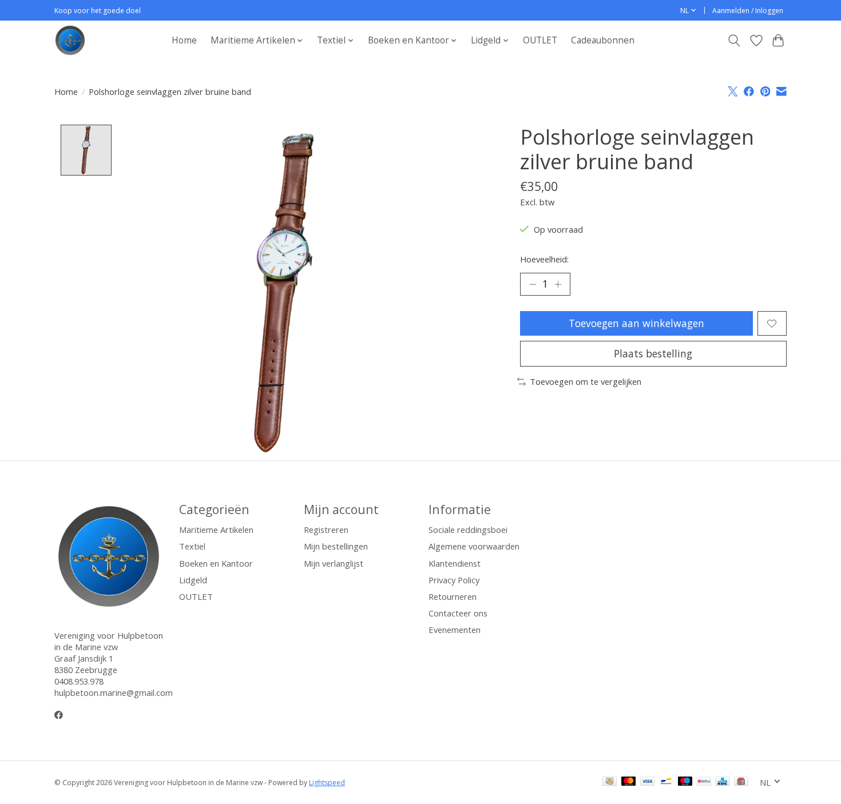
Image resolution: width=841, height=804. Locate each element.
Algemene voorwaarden (474, 546)
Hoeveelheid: (544, 259)
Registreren (326, 529)
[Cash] (609, 782)
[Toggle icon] (734, 40)
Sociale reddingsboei (468, 529)
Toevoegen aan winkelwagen (636, 323)
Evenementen (455, 629)
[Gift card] (741, 782)
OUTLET (540, 40)
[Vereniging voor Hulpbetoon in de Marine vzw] (70, 40)
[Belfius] (704, 782)
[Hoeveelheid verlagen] (533, 284)
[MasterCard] (628, 782)
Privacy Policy (454, 580)
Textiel (192, 546)
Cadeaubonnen (602, 40)
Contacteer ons (458, 613)
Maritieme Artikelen (216, 529)
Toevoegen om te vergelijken (585, 381)
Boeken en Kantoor (216, 563)
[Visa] (647, 782)
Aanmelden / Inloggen (747, 10)
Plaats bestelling (653, 353)
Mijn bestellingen (336, 546)
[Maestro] (685, 782)
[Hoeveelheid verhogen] (558, 284)
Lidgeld (193, 580)
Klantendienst (455, 563)
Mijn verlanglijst (333, 563)
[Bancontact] (666, 782)
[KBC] (722, 782)
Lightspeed (327, 782)
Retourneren (453, 596)
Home (184, 40)
